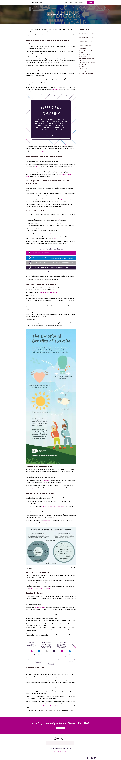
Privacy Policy (57, 751)
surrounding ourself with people (40, 680)
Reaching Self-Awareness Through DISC (86, 42)
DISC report (38, 166)
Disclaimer (64, 751)
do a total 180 (63, 634)
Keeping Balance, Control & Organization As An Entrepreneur (86, 47)
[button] (94, 29)
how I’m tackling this (40, 607)
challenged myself (64, 199)
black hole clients (47, 520)
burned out (44, 187)
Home (66, 2)
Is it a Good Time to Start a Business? (85, 65)
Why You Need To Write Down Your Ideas (86, 59)
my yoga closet (56, 89)
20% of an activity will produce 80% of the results (52, 506)
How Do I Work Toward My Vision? (85, 51)
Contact (81, 2)
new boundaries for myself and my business (61, 511)
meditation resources (45, 151)
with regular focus (55, 236)
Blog (76, 2)
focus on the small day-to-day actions (55, 219)
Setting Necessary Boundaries (87, 62)
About (71, 2)
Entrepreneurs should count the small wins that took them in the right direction (45, 706)
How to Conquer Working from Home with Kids (86, 55)
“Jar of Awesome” (35, 690)
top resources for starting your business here (40, 588)
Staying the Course (84, 68)
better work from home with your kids (48, 292)
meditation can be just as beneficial (43, 78)
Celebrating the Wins (85, 71)
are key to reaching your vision (50, 233)
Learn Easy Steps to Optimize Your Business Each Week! (86, 74)
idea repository (45, 480)
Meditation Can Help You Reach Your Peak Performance (86, 38)
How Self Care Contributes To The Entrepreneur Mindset (86, 34)
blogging (55, 238)
